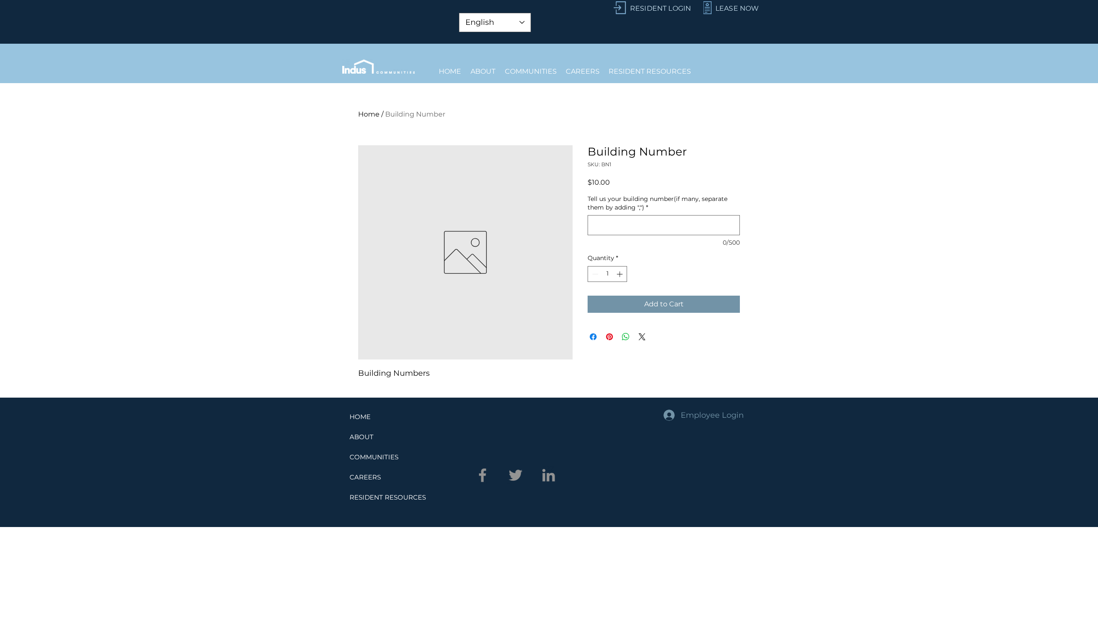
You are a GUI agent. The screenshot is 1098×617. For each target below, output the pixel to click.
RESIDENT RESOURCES (388, 497)
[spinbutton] (607, 274)
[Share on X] (642, 337)
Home (369, 114)
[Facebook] (483, 475)
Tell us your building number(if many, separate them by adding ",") (657, 203)
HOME (360, 417)
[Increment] (620, 274)
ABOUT (362, 437)
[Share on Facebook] (593, 337)
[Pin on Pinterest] (609, 337)
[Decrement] (594, 274)
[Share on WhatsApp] (626, 337)
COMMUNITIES (374, 457)
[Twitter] (516, 475)
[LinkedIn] (549, 475)
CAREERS (365, 477)
